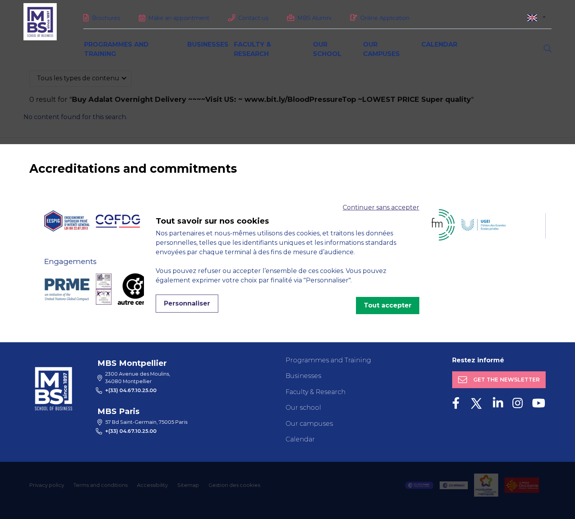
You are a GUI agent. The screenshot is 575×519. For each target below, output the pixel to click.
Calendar (439, 44)
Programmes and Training (328, 360)
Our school (303, 407)
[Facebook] (456, 403)
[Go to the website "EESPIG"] (67, 220)
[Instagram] (517, 403)
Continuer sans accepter (381, 207)
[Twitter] (476, 403)
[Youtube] (538, 403)
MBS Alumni (314, 18)
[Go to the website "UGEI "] (483, 225)
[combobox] (536, 17)
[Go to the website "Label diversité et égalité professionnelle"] (103, 289)
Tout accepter (387, 305)
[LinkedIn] (498, 403)
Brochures (106, 18)
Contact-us (253, 18)
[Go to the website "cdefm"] (434, 225)
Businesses (207, 44)
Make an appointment (178, 18)
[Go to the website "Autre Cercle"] (135, 289)
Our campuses (309, 423)
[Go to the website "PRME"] (67, 289)
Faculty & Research (315, 392)
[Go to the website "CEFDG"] (118, 221)
